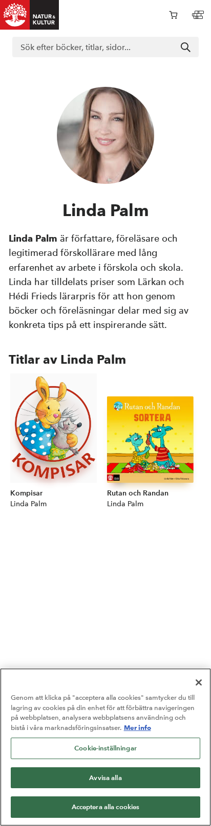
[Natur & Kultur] (29, 15)
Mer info (137, 727)
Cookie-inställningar (105, 748)
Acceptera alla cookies (106, 807)
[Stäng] (198, 682)
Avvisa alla (105, 778)
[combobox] (105, 47)
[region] (105, 747)
